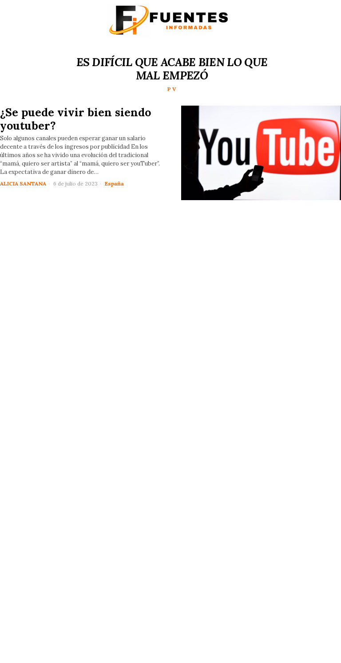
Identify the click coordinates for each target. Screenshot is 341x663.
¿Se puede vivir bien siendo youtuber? (75, 119)
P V (171, 89)
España (114, 183)
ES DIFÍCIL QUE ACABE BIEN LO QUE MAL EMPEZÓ (172, 68)
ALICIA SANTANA (23, 183)
